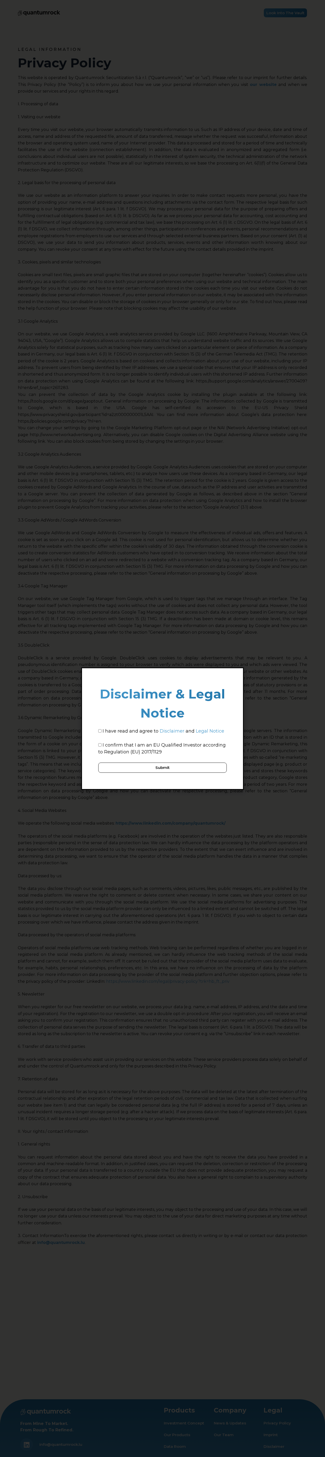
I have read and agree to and (163, 731)
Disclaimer (172, 731)
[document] (162, 728)
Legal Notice (210, 731)
